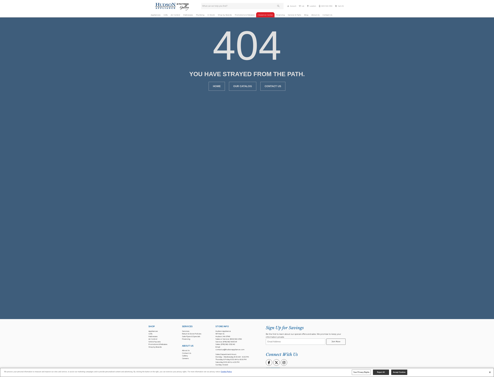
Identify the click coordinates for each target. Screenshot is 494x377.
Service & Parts (294, 15)
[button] (288, 6)
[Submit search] (278, 6)
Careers (185, 358)
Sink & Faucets (154, 342)
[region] (247, 372)
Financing (280, 15)
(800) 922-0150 (236, 339)
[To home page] (172, 7)
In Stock (211, 15)
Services (185, 331)
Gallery (185, 356)
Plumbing (200, 15)
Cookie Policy (226, 372)
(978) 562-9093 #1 (230, 342)
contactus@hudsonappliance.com (229, 350)
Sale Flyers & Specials (191, 336)
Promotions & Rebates (245, 15)
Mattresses (188, 15)
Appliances (155, 15)
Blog (306, 15)
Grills (166, 15)
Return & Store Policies (191, 334)
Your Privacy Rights (361, 372)
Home (217, 86)
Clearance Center (265, 15)
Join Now (336, 341)
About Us (315, 15)
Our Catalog (242, 86)
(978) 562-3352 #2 (228, 344)
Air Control (175, 15)
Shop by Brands (225, 15)
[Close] (490, 372)
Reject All (381, 372)
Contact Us (327, 15)
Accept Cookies (399, 372)
